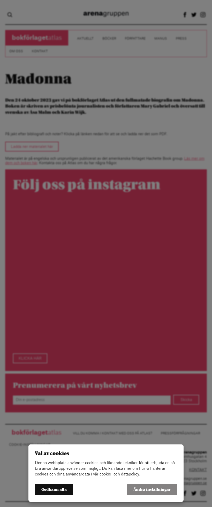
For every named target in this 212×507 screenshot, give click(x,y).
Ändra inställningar (152, 489)
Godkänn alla (54, 489)
